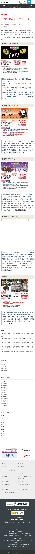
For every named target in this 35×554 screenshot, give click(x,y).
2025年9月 (4, 405)
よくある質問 (5, 481)
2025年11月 (4, 401)
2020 (2, 429)
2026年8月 (4, 381)
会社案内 (20, 481)
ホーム (4, 7)
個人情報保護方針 (7, 484)
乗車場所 (20, 7)
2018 (2, 433)
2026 (2, 416)
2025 (2, 418)
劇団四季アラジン (20, 210)
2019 (2, 431)
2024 (2, 420)
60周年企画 (21, 466)
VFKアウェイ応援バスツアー (8, 470)
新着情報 (4, 476)
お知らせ (3, 364)
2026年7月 (4, 383)
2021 (2, 427)
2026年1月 (4, 396)
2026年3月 (4, 392)
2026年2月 (4, 394)
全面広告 (3, 368)
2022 (2, 425)
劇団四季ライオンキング (16, 152)
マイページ (9, 7)
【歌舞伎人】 (12, 323)
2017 (2, 435)
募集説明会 (4, 370)
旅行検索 (14, 7)
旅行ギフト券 (5, 489)
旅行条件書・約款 (22, 489)
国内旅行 (20, 463)
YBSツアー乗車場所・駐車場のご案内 (24, 477)
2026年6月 (4, 385)
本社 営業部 (31, 7)
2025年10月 (4, 403)
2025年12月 (4, 398)
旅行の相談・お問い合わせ (24, 485)
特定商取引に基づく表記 (8, 492)
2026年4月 (4, 390)
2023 (2, 422)
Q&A (25, 7)
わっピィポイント (22, 470)
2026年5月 (4, 388)
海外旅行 (4, 466)
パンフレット (5, 366)
